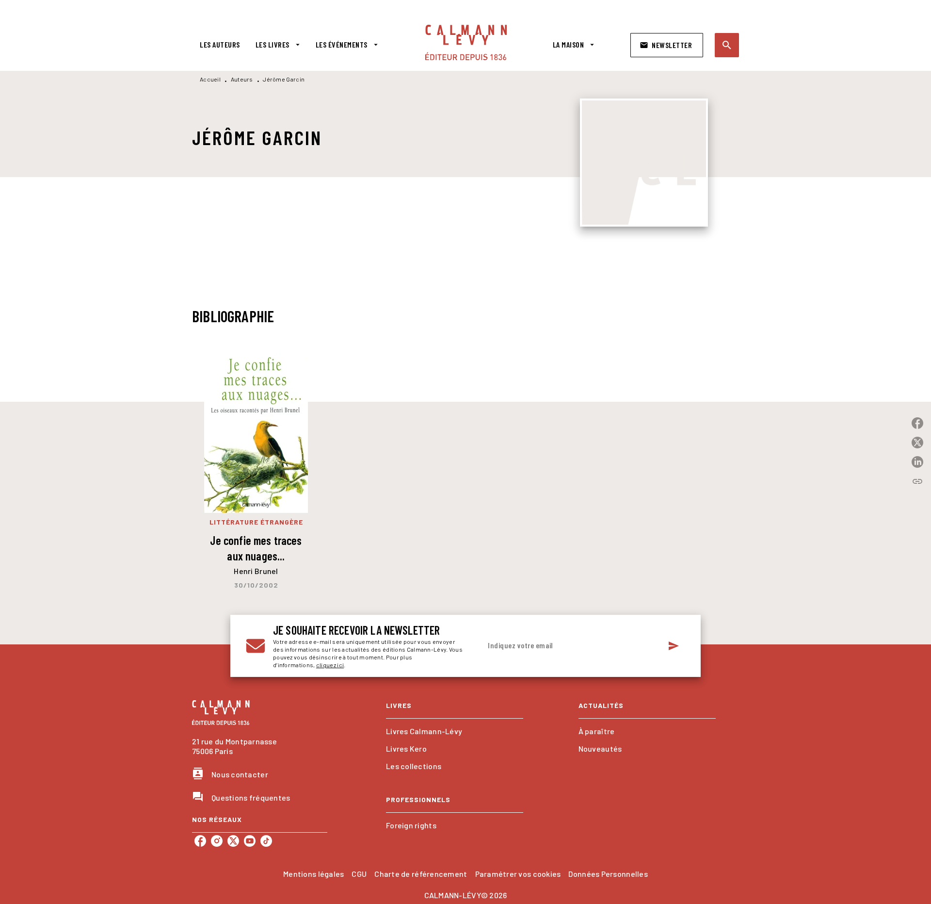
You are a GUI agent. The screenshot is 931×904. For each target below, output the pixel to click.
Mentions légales (313, 873)
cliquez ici (330, 664)
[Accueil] (466, 42)
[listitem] (200, 841)
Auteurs (242, 79)
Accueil (210, 79)
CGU (359, 873)
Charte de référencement (420, 873)
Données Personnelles (607, 873)
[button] (666, 45)
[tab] (220, 44)
